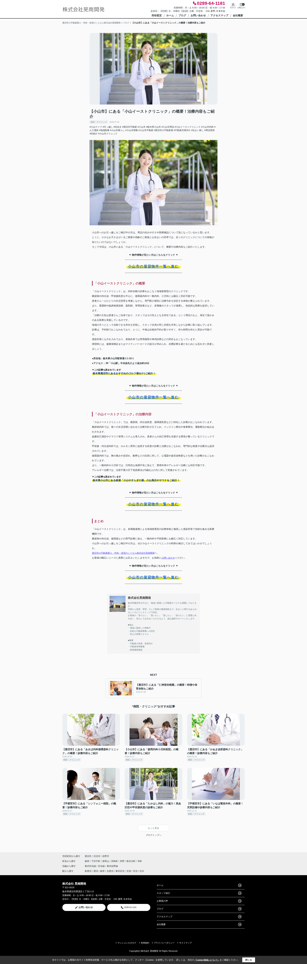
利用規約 (145, 943)
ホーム (170, 15)
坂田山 (106, 861)
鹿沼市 (88, 856)
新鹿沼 (88, 871)
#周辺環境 (209, 130)
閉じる (248, 960)
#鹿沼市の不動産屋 (163, 130)
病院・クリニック (99, 122)
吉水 (142, 871)
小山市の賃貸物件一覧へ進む (153, 266)
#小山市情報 (131, 130)
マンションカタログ (127, 943)
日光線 (101, 866)
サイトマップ (185, 943)
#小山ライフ (96, 127)
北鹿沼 (110, 871)
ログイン (233, 7)
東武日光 (119, 871)
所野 (122, 861)
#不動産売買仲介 (182, 130)
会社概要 (238, 15)
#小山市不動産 (145, 130)
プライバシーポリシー (164, 943)
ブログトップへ (153, 835)
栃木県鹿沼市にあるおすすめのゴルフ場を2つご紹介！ (124, 373)
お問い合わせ (198, 15)
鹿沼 (96, 871)
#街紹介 (94, 133)
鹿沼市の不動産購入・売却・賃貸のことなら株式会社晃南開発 (123, 553)
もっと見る (153, 828)
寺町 (140, 861)
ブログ (182, 15)
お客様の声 (162, 901)
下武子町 (96, 861)
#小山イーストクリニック (188, 127)
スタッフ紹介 (163, 893)
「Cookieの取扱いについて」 (207, 960)
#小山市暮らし (117, 130)
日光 (135, 871)
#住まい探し (197, 130)
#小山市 (142, 127)
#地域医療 (104, 130)
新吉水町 (131, 861)
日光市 (97, 856)
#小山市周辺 (167, 127)
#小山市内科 (207, 127)
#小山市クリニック (107, 133)
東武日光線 (91, 866)
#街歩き (118, 127)
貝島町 (114, 861)
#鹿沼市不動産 (129, 127)
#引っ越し (108, 127)
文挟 (128, 871)
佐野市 (105, 856)
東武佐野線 (112, 866)
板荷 (87, 861)
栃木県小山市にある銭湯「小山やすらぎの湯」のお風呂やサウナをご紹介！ (136, 480)
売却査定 (157, 15)
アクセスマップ (219, 15)
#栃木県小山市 (153, 127)
